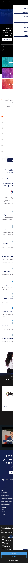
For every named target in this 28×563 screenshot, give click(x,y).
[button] (14, 560)
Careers (11, 479)
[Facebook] (12, 476)
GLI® (6, 2)
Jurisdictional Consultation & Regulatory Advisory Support (7, 499)
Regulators (4, 512)
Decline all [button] (14, 556)
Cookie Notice (4, 534)
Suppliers (3, 514)
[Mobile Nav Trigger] (26, 2)
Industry (4, 507)
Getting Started (5, 519)
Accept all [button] (14, 553)
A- (19, 5)
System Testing (4, 494)
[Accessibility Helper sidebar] (11, 536)
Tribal (3, 516)
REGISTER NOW (7, 39)
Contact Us (3, 480)
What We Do (4, 492)
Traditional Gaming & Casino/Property (5, 496)
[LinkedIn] (10, 476)
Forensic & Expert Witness (6, 501)
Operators (4, 511)
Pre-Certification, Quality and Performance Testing (7, 503)
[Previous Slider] (3, 48)
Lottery (3, 509)
